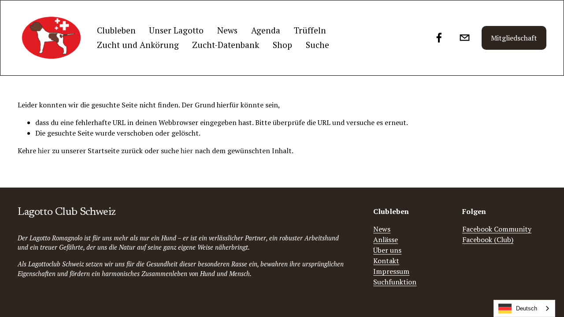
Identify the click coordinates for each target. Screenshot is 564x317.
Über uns (387, 250)
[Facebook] (439, 38)
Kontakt (386, 260)
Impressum (391, 271)
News (227, 30)
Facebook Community (496, 229)
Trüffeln (310, 30)
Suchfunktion (394, 282)
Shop (282, 44)
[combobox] (524, 308)
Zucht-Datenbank (225, 44)
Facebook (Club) (487, 239)
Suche (317, 44)
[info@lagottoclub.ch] (465, 38)
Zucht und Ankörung (138, 44)
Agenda (265, 30)
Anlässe (385, 239)
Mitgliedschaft (514, 38)
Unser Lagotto (176, 30)
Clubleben (116, 30)
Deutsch (526, 308)
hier (44, 150)
